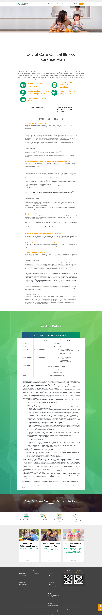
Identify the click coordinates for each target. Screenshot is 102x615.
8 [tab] (46, 563)
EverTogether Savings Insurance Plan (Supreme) (73, 545)
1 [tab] (34, 563)
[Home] (23, 4)
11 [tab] (51, 563)
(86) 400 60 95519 (79, 572)
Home (44, 3)
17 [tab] (62, 563)
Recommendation (21, 582)
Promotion (50, 3)
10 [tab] (50, 563)
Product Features (51, 118)
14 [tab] (57, 563)
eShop (69, 3)
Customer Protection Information (54, 601)
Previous (14, 546)
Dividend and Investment (23, 584)
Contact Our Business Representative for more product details (51, 502)
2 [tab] (36, 563)
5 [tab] (41, 563)
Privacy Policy (54, 610)
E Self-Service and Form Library (54, 586)
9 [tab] (48, 563)
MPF (19, 577)
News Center (35, 575)
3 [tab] (37, 563)
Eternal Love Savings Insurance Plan (29, 545)
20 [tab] (67, 563)
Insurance (82, 7)
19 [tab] (66, 563)
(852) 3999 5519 (68, 572)
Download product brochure (37, 107)
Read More (26, 521)
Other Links (60, 610)
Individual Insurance (22, 573)
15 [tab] (59, 563)
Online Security (43, 610)
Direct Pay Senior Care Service (54, 598)
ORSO (19, 580)
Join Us (34, 580)
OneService (50, 573)
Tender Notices (36, 577)
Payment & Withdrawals (52, 580)
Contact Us (50, 603)
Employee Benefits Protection (23, 575)
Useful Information (51, 588)
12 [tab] (53, 563)
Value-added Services (52, 591)
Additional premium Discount (51, 545)
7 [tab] (44, 563)
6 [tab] (43, 563)
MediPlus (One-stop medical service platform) (53, 596)
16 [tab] (60, 563)
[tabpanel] (29, 545)
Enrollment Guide (51, 577)
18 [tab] (64, 563)
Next (87, 546)
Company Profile (36, 573)
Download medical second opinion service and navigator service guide (64, 109)
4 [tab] (39, 563)
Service (63, 3)
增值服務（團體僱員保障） (53, 605)
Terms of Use (48, 610)
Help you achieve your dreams (24, 586)
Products (57, 3)
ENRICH (49, 593)
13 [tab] (55, 563)
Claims (49, 584)
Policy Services (51, 582)
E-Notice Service (51, 575)
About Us (76, 3)
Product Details (51, 326)
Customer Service (53, 570)
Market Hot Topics (21, 588)
